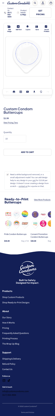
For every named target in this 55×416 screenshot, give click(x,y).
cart (34, 180)
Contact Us (7, 369)
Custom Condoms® (30, 406)
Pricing (5, 328)
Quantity (8, 132)
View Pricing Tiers (11, 122)
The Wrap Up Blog (10, 343)
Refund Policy (8, 364)
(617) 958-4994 (9, 395)
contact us (23, 186)
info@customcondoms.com (15, 391)
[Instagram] (4, 380)
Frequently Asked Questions (15, 333)
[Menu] (3, 2)
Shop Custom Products (13, 297)
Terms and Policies (27, 412)
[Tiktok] (9, 380)
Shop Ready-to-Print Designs (15, 302)
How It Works (8, 322)
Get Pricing (40, 12)
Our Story (6, 317)
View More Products (42, 199)
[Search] (35, 3)
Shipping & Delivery (11, 358)
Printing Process (10, 338)
